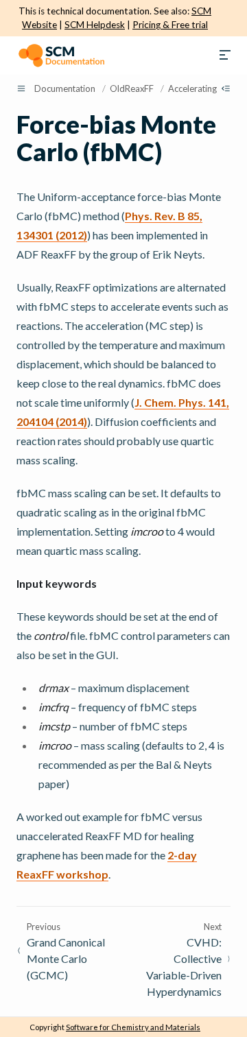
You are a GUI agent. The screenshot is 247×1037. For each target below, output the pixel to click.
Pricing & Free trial (170, 24)
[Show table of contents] (226, 88)
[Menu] (225, 55)
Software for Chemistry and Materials (133, 1027)
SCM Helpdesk (94, 24)
